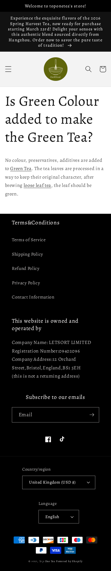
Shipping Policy (27, 254)
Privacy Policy (26, 283)
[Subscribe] (92, 414)
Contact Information (33, 297)
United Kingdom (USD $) (52, 482)
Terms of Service (29, 239)
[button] (8, 69)
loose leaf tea (37, 185)
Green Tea (20, 168)
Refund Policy (26, 268)
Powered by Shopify (69, 561)
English (52, 517)
